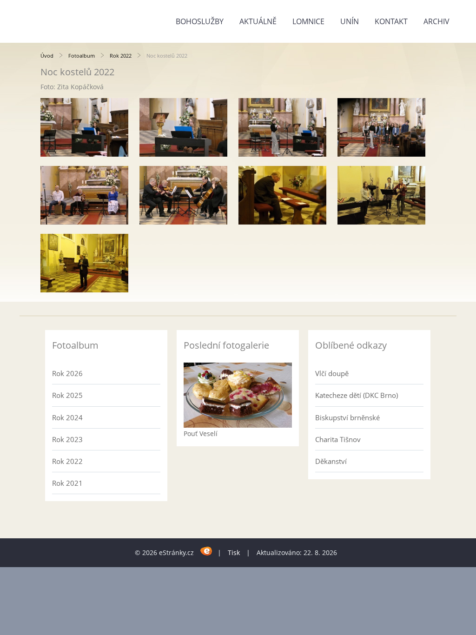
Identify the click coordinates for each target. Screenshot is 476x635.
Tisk (234, 552)
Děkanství (331, 461)
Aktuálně (258, 21)
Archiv (436, 21)
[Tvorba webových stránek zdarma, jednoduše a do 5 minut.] (206, 551)
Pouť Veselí (201, 433)
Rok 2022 (121, 55)
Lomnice (308, 21)
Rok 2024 (67, 417)
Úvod (46, 55)
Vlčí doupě (332, 373)
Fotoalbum (81, 55)
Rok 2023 (67, 439)
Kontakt (391, 21)
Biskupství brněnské (347, 417)
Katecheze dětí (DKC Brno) (356, 395)
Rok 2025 (67, 395)
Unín (349, 21)
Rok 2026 (67, 373)
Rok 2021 (67, 483)
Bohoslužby (200, 21)
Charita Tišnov (338, 439)
